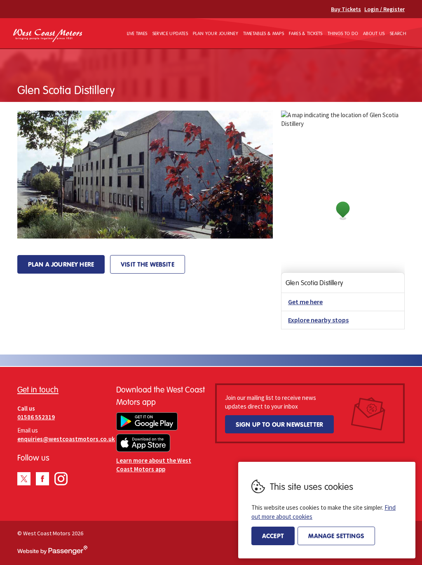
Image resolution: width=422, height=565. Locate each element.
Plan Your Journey (215, 33)
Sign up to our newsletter (279, 424)
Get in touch (38, 389)
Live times (137, 33)
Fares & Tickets (305, 33)
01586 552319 (36, 417)
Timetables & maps (263, 33)
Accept (273, 536)
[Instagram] (61, 478)
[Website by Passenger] (52, 552)
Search (398, 33)
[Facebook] (42, 478)
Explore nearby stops (318, 320)
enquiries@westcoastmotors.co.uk (66, 439)
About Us (374, 33)
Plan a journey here (61, 264)
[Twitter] (23, 478)
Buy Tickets (346, 9)
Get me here (305, 302)
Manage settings (336, 536)
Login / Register (384, 9)
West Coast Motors (47, 36)
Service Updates (170, 33)
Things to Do (343, 33)
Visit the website (147, 264)
